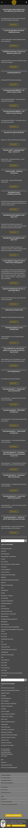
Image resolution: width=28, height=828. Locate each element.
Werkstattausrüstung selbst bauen (9, 619)
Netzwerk (3, 582)
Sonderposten (4, 724)
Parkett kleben (4, 590)
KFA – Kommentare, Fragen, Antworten (10, 564)
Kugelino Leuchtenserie (7, 706)
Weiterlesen (14, 24)
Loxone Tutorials (5, 572)
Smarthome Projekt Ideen (7, 600)
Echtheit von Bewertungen (7, 654)
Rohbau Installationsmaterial (8, 721)
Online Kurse (4, 719)
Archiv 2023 (4, 670)
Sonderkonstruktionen (6, 603)
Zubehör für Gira (5, 740)
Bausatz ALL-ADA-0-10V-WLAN (14, 132)
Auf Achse (3, 551)
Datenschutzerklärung (19, 825)
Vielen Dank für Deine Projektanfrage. (10, 627)
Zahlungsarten (4, 787)
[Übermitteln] (25, 540)
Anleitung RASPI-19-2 (14, 72)
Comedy (3, 559)
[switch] (3, 826)
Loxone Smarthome (5, 569)
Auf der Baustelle (5, 553)
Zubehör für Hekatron (6, 742)
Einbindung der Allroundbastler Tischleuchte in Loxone (12, 630)
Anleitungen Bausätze (6, 548)
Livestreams (4, 566)
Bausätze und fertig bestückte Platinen (10, 690)
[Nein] (26, 824)
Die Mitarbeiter (4, 652)
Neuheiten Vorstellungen (7, 585)
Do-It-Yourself (4, 561)
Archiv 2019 (4, 636)
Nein (9, 825)
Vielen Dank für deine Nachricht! (9, 649)
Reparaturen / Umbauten (7, 595)
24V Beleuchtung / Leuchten (8, 687)
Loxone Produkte (5, 711)
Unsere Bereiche (5, 660)
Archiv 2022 (4, 662)
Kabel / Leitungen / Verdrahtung (8, 703)
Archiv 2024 (4, 675)
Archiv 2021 (4, 644)
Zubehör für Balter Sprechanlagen (9, 734)
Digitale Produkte (5, 693)
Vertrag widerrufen (5, 646)
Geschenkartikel (5, 701)
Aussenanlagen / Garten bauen (8, 556)
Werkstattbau (4, 621)
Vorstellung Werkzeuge (6, 611)
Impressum (3, 762)
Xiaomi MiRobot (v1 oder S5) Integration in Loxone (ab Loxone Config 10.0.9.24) (14, 350)
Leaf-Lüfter (3, 708)
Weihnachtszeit (4, 616)
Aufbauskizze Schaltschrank (14, 310)
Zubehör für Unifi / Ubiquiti (7, 745)
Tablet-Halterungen (5, 727)
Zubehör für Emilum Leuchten (8, 737)
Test (2, 641)
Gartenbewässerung (6, 698)
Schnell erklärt (4, 598)
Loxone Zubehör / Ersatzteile (8, 714)
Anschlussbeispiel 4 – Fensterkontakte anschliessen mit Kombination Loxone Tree (14, 454)
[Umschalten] (26, 593)
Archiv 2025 (4, 665)
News (2, 587)
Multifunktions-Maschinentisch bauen (10, 580)
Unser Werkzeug (5, 608)
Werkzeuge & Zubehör (6, 732)
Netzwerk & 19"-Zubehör (7, 716)
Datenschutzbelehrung (6, 765)
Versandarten (4, 789)
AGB (2, 759)
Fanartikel (3, 695)
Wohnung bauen (5, 624)
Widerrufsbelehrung (6, 792)
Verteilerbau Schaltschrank (7, 729)
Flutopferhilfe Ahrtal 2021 (7, 639)
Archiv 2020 (4, 633)
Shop (2, 657)
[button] (2, 2)
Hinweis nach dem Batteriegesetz (9, 767)
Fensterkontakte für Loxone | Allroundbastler (11, 673)
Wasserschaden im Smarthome (8, 613)
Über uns (3, 606)
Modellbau (3, 577)
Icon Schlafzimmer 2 (14, 371)
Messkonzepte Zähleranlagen (8, 574)
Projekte (3, 593)
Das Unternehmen (5, 667)
